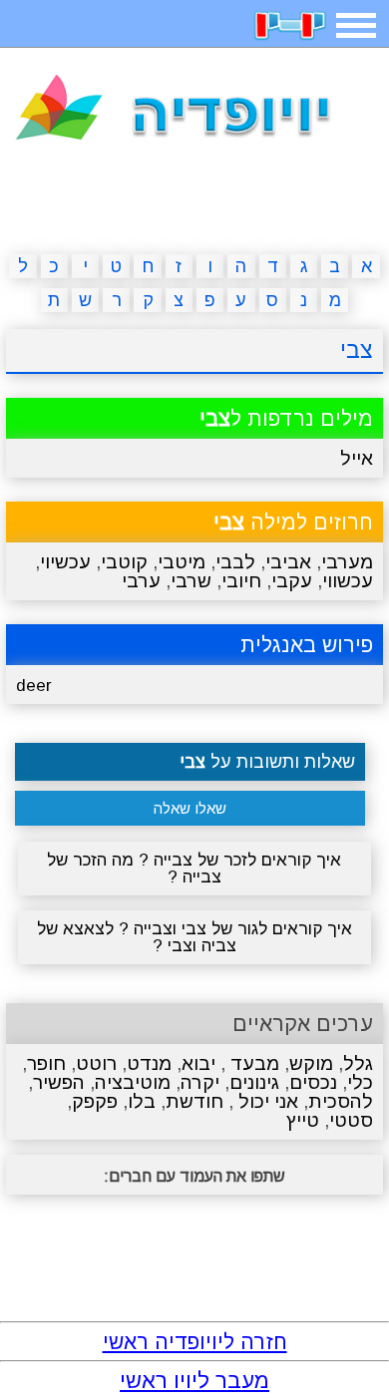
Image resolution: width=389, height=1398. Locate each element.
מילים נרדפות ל (286, 418)
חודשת (194, 1101)
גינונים (254, 1082)
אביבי (288, 561)
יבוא (198, 1063)
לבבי (235, 561)
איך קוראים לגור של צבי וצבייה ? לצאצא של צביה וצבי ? (194, 937)
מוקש (311, 1063)
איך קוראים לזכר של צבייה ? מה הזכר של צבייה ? (194, 868)
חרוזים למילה (293, 522)
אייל (356, 458)
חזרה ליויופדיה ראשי (195, 1341)
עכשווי (347, 580)
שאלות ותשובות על (267, 762)
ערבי (141, 580)
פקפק (95, 1101)
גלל (358, 1063)
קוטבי (124, 561)
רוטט (96, 1063)
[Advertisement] (194, 201)
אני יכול (265, 1101)
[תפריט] (356, 25)
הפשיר (59, 1082)
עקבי (291, 580)
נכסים (313, 1082)
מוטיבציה (133, 1082)
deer (34, 685)
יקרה (200, 1082)
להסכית (340, 1101)
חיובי (241, 580)
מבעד (252, 1063)
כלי (360, 1082)
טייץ (302, 1120)
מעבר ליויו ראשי (194, 1380)
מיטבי (181, 561)
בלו (142, 1101)
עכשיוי (65, 561)
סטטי (351, 1120)
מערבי (347, 561)
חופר (46, 1063)
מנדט (149, 1063)
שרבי (191, 580)
